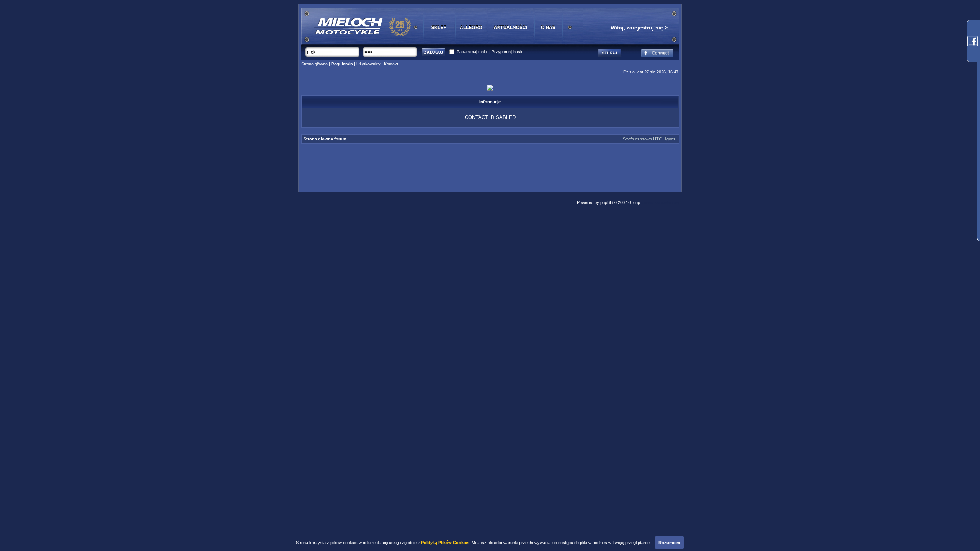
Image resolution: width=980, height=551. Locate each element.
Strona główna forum (325, 139)
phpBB (606, 202)
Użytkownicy (368, 64)
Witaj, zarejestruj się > (639, 27)
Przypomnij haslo (507, 51)
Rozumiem (669, 542)
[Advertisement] (490, 165)
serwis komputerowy (660, 202)
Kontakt (391, 64)
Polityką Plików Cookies (445, 542)
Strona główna (314, 64)
